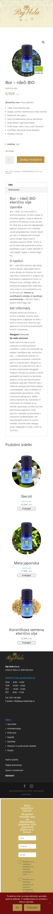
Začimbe (11, 741)
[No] (49, 903)
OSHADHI (8, 173)
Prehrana (11, 732)
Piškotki (32, 907)
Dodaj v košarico (31, 159)
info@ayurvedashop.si (24, 701)
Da (17, 907)
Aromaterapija (14, 728)
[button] (43, 42)
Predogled (26, 508)
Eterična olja (38, 171)
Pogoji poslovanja (13, 765)
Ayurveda (11, 724)
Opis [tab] (10, 184)
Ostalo (10, 750)
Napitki (10, 737)
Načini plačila (11, 759)
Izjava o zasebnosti (14, 770)
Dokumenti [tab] (13, 189)
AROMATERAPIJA (27, 171)
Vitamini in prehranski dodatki (21, 746)
